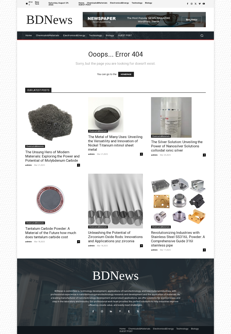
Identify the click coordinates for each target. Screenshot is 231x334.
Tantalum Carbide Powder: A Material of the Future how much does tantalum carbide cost (50, 233)
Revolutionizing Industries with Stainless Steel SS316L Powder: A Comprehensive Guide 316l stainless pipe (178, 239)
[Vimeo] (200, 4)
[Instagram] (192, 4)
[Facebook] (188, 4)
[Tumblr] (129, 311)
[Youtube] (204, 4)
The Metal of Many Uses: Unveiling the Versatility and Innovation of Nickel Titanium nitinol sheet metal (115, 143)
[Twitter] (196, 4)
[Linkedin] (111, 311)
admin (28, 165)
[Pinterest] (120, 311)
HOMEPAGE (126, 74)
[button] (202, 36)
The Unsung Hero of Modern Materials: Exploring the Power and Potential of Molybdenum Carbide (52, 156)
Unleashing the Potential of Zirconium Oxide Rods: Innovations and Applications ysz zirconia (115, 237)
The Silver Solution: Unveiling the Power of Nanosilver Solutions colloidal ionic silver (177, 146)
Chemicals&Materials (35, 146)
